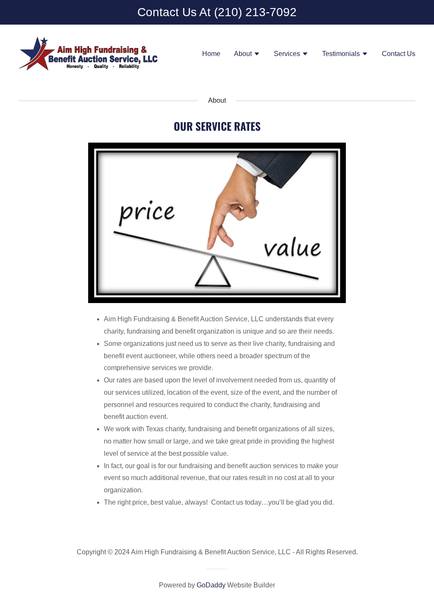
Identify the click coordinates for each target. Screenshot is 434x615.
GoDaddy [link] (211, 585)
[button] (247, 55)
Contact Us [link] (398, 53)
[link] (88, 53)
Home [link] (211, 53)
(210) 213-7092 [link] (255, 12)
